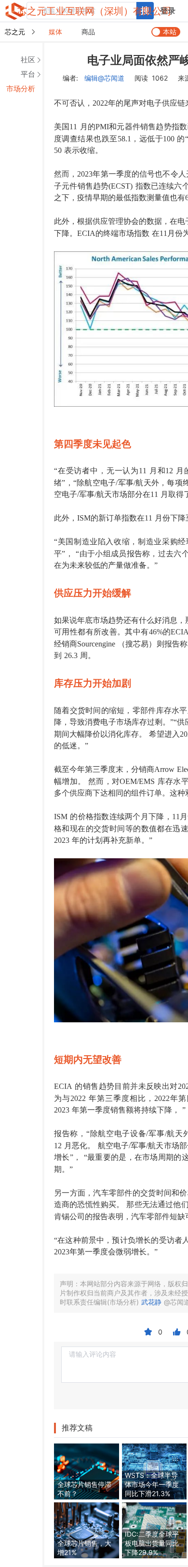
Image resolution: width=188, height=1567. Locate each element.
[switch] (165, 32)
